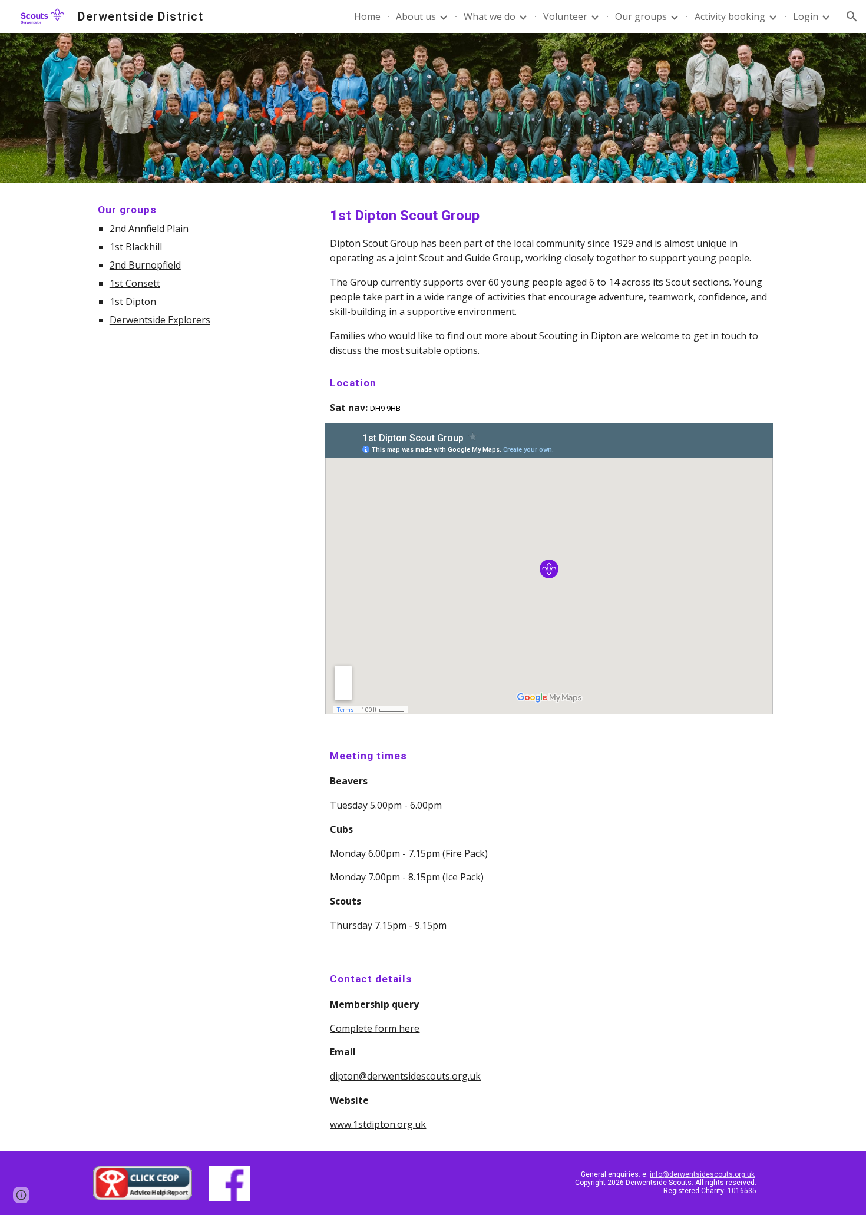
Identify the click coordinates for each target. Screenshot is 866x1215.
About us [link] (416, 16)
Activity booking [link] (730, 16)
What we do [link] (489, 16)
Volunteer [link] (565, 16)
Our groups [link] (641, 16)
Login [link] (805, 16)
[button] (852, 16)
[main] (200, 264)
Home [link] (367, 16)
